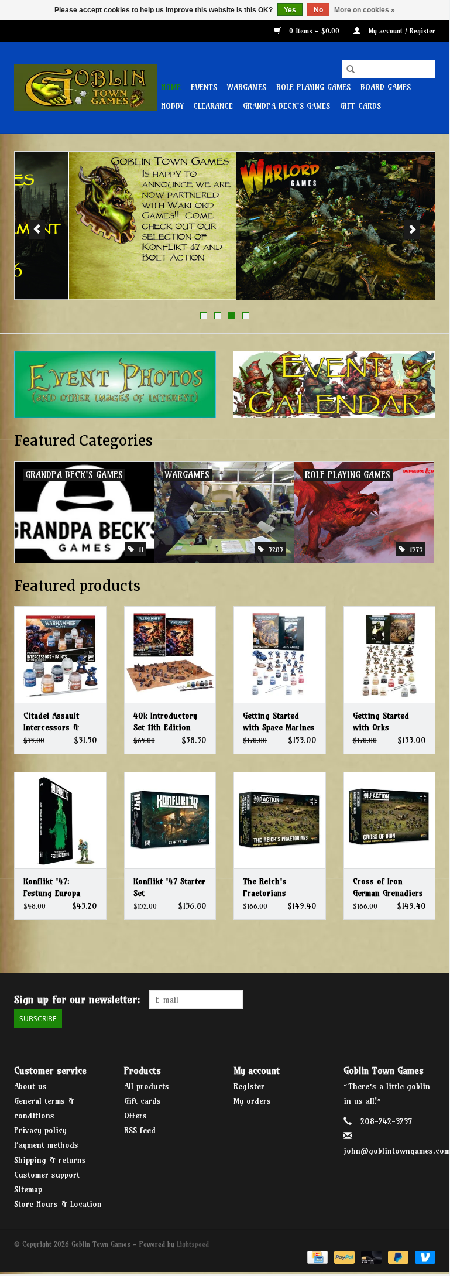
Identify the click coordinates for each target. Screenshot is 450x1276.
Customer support (47, 1174)
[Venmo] (423, 1256)
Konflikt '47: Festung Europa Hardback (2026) (53, 887)
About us (30, 1086)
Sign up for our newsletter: (77, 999)
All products (146, 1086)
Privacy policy (40, 1130)
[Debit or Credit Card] (370, 1256)
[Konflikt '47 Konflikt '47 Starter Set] (170, 820)
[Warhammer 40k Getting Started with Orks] (389, 654)
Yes (290, 10)
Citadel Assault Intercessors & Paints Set (51, 721)
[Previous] (37, 229)
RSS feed (140, 1130)
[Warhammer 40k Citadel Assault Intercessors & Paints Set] (60, 654)
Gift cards (360, 106)
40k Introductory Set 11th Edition (165, 721)
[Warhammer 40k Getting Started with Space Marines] (279, 654)
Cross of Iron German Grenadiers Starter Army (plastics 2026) (388, 887)
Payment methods (46, 1145)
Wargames (246, 87)
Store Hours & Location (58, 1204)
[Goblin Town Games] (85, 87)
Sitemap (28, 1189)
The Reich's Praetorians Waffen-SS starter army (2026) (275, 887)
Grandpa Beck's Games (286, 106)
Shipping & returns (50, 1160)
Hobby (172, 106)
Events (204, 87)
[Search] (350, 69)
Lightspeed (193, 1244)
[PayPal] (343, 1256)
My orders (252, 1101)
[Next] (412, 229)
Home (171, 87)
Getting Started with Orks (381, 721)
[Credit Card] (316, 1256)
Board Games (385, 87)
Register (248, 1086)
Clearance (213, 106)
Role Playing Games (313, 87)
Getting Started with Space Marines (279, 721)
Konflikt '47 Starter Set (169, 887)
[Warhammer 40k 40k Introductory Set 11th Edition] (170, 654)
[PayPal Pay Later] (397, 1256)
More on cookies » (364, 10)
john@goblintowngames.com (396, 1150)
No (318, 10)
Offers (135, 1115)
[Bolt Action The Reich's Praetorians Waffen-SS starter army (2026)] (279, 820)
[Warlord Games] (225, 226)
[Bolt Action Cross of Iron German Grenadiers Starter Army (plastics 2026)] (389, 820)
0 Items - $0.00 (314, 30)
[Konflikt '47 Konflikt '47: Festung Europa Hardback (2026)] (60, 820)
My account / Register (400, 30)
